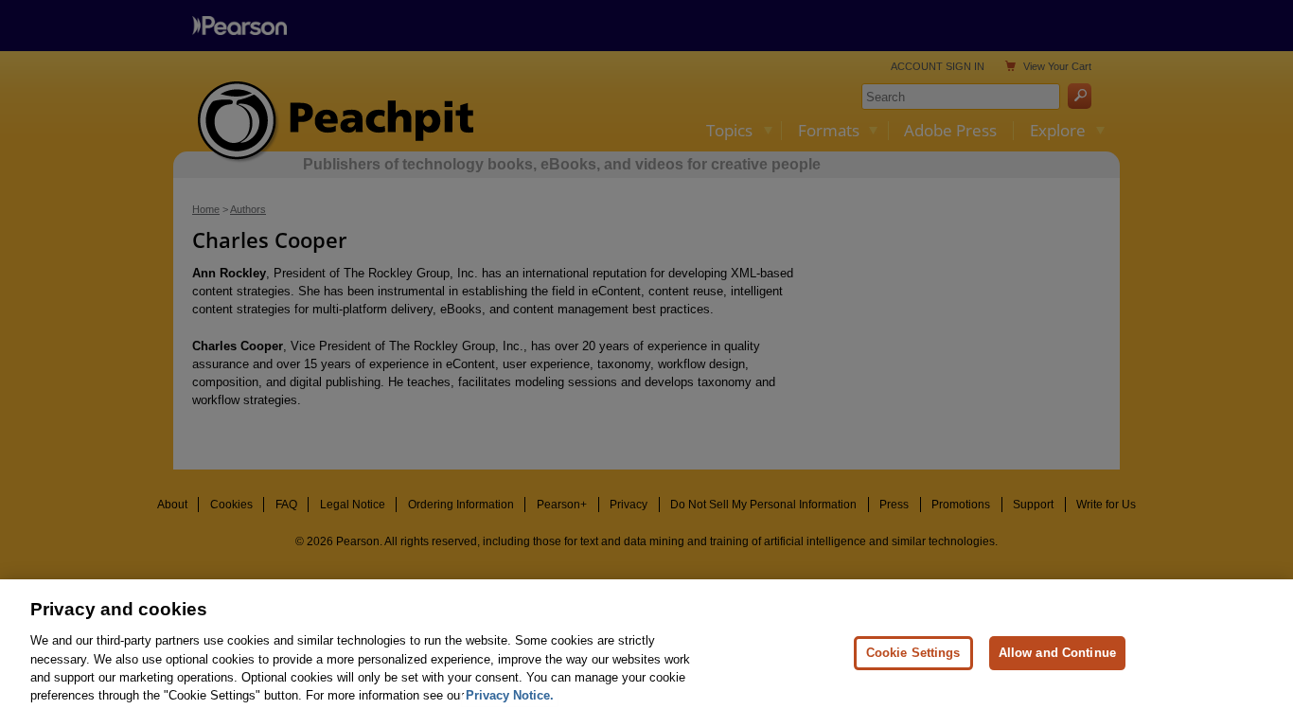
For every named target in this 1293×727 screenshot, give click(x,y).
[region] (646, 653)
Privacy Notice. (510, 695)
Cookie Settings (913, 653)
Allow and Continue (1057, 653)
